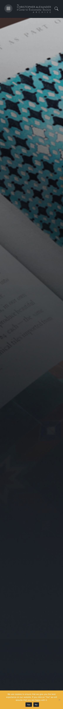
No (36, 704)
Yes (28, 704)
